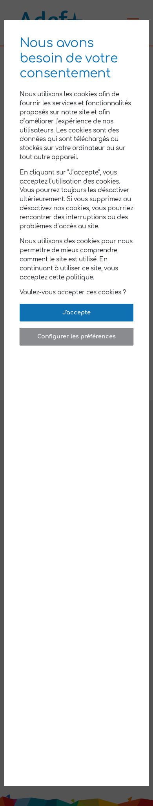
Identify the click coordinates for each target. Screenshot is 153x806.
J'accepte (76, 312)
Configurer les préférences (76, 336)
